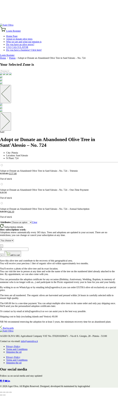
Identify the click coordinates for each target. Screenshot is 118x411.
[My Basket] (3, 31)
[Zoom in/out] (1, 392)
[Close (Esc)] (10, 392)
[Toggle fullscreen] (4, 392)
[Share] (7, 392)
